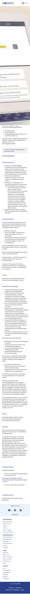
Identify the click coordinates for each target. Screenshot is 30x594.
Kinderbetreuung (7, 561)
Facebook (15, 510)
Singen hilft (5, 552)
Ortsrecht (5, 526)
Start (3, 126)
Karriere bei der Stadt (8, 532)
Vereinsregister (6, 572)
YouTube (9, 510)
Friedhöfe (5, 545)
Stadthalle (5, 576)
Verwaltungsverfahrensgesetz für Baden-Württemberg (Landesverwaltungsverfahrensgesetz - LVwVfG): (14, 479)
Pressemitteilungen (7, 521)
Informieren (7, 126)
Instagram (20, 510)
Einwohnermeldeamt (8, 537)
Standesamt (6, 541)
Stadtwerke (5, 547)
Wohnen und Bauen (7, 557)
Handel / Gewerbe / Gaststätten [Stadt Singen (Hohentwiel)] (14, 150)
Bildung (4, 563)
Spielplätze (5, 574)
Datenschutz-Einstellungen (12, 590)
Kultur (4, 568)
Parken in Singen (7, 530)
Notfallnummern (7, 523)
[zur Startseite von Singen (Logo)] (8, 3)
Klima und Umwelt (7, 559)
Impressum (11, 588)
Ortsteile (5, 528)
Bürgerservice (12, 126)
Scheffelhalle (6, 579)
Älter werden (6, 555)
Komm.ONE (17, 584)
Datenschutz (18, 588)
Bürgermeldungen (7, 539)
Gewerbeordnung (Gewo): (8, 470)
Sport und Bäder (7, 570)
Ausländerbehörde (7, 543)
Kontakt (22, 590)
